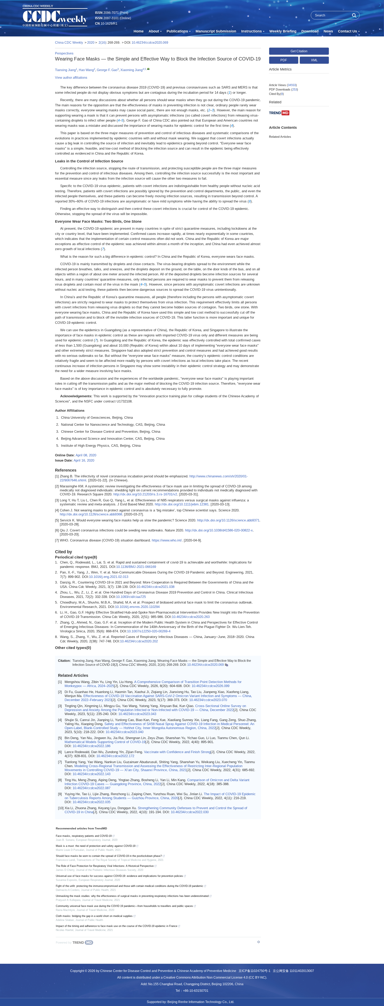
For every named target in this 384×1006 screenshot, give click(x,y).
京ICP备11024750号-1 (254, 971)
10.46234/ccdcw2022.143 (91, 774)
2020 (90, 42)
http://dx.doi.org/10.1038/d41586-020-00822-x (219, 530)
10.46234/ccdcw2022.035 (91, 802)
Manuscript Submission (216, 31)
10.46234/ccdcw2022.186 (91, 746)
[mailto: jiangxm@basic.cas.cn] (148, 69)
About (154, 31)
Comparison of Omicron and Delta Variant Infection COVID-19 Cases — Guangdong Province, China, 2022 (157, 782)
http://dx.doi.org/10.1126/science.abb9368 (91, 514)
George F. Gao (107, 70)
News (328, 31)
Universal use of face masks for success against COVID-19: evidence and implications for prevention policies (119, 875)
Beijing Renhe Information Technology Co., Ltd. (200, 1002)
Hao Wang (86, 70)
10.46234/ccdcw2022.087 (91, 788)
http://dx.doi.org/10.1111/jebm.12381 (182, 504)
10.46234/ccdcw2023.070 (208, 700)
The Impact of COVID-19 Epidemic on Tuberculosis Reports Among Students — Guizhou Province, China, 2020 (160, 796)
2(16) (102, 42)
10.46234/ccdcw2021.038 (155, 587)
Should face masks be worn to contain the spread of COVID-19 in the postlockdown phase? (109, 855)
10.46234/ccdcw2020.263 (191, 617)
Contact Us (347, 31)
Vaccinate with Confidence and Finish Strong (177, 752)
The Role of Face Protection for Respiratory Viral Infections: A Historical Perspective (105, 865)
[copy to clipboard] (226, 664)
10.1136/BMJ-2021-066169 (136, 567)
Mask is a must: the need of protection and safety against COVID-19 (95, 845)
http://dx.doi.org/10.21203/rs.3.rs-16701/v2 (145, 494)
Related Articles (280, 136)
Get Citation (299, 51)
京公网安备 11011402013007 (293, 971)
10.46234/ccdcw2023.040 (124, 732)
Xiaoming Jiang (131, 70)
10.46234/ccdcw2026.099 (210, 686)
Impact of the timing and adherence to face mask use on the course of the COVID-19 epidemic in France (116, 926)
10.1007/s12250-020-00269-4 (148, 631)
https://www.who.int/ (167, 540)
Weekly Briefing (282, 31)
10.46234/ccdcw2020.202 (139, 641)
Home (139, 31)
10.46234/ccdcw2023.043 (137, 714)
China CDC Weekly (69, 42)
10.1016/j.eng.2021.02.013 (108, 577)
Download (310, 31)
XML (314, 60)
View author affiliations (71, 77)
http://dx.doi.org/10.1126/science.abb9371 (228, 520)
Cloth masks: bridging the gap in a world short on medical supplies (94, 915)
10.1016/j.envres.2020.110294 (137, 607)
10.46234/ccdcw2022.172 (115, 756)
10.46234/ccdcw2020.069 (150, 42)
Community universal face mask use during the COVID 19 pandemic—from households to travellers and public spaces (124, 905)
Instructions (251, 31)
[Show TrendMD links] (258, 942)
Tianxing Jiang (65, 70)
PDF (283, 60)
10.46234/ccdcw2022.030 (190, 812)
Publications (177, 31)
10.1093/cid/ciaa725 (131, 597)
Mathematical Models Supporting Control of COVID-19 (105, 742)
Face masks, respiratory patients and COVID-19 (84, 835)
